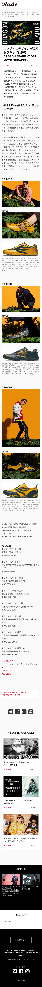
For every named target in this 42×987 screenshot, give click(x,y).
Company (31, 950)
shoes (24, 693)
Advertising (9, 953)
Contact (19, 953)
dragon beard (10, 693)
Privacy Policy (32, 953)
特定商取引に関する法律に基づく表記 (21, 960)
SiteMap (21, 955)
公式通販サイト (8, 661)
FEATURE (20, 12)
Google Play (7, 670)
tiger (18, 695)
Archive (11, 12)
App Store (6, 674)
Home (4, 12)
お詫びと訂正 (21, 940)
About (9, 950)
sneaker (7, 695)
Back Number (19, 950)
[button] (4, 880)
